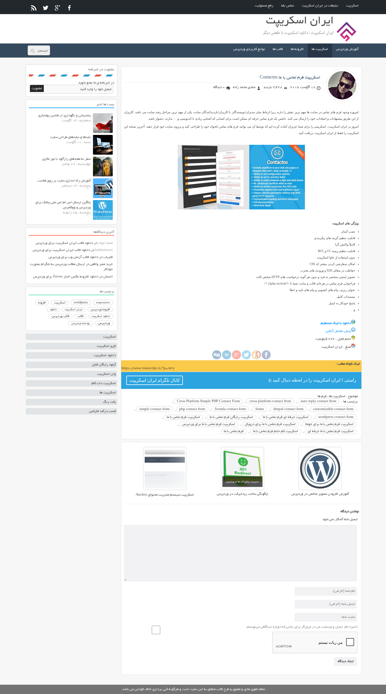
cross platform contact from (270, 401)
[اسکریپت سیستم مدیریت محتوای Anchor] (165, 489)
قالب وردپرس (60, 316)
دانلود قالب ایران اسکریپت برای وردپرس (64, 243)
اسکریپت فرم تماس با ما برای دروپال (270, 424)
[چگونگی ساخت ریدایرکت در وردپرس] (242, 489)
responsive (103, 303)
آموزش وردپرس (347, 49)
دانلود (53, 309)
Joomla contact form (230, 409)
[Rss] (34, 8)
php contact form (192, 409)
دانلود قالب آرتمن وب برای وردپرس (73, 257)
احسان (108, 277)
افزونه (42, 303)
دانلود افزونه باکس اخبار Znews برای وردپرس (65, 277)
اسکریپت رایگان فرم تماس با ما (231, 417)
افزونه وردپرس (100, 309)
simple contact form (154, 409)
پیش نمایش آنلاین (338, 331)
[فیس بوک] (69, 8)
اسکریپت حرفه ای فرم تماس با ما (286, 417)
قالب (80, 316)
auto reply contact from (318, 401)
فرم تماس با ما (234, 431)
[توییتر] (46, 8)
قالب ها (278, 49)
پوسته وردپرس (80, 323)
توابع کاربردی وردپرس (249, 49)
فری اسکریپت (106, 346)
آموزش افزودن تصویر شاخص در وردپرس (320, 494)
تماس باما (287, 6)
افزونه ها (297, 49)
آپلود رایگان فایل (104, 365)
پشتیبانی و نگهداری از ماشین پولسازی (64, 115)
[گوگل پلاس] (57, 8)
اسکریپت (352, 6)
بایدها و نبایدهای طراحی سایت (70, 137)
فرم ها (322, 396)
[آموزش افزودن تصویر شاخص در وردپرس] (320, 489)
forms (259, 409)
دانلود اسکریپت (101, 316)
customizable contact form (333, 409)
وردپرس (104, 323)
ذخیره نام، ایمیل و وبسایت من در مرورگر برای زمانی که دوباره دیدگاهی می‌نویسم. (302, 627)
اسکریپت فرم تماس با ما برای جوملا (329, 424)
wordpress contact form (336, 417)
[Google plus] (236, 358)
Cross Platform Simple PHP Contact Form (208, 401)
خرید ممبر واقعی (101, 264)
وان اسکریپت (106, 374)
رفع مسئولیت (264, 6)
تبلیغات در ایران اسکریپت (320, 6)
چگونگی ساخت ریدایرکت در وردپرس (242, 494)
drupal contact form (288, 409)
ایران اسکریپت (74, 309)
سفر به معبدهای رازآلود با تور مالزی (66, 159)
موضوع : (351, 396)
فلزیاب (108, 257)
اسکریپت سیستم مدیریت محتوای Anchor (165, 495)
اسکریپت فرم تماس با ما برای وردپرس (208, 424)
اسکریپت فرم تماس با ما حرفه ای (331, 431)
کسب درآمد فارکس (102, 411)
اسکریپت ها (320, 49)
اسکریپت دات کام (104, 383)
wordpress (81, 303)
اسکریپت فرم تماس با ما (183, 417)
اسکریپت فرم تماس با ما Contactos (290, 77)
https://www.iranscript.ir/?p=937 (148, 368)
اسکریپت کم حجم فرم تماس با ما (275, 431)
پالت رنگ (109, 402)
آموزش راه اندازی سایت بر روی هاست (64, 181)
